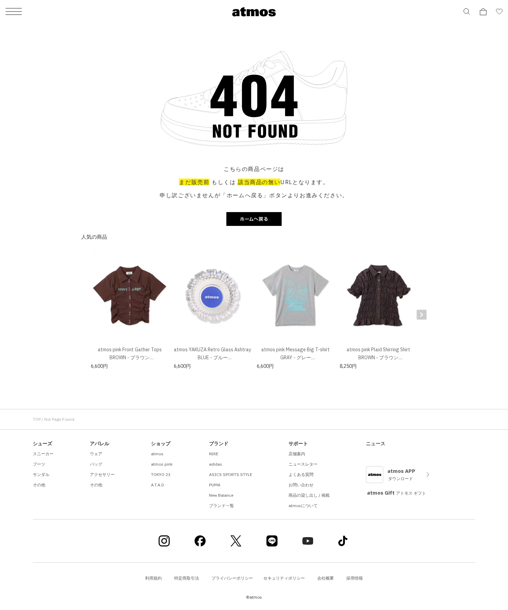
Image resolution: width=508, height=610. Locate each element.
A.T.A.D (157, 484)
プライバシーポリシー (232, 578)
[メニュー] (14, 12)
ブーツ (39, 464)
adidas (215, 464)
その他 (39, 484)
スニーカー (43, 453)
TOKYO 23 (160, 474)
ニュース (375, 443)
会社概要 (325, 578)
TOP (37, 419)
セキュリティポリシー (284, 578)
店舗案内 (297, 453)
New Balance (221, 495)
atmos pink (161, 464)
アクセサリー (102, 474)
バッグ (96, 464)
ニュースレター (303, 464)
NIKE (213, 453)
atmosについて (303, 505)
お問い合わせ (301, 484)
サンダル (41, 474)
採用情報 (354, 578)
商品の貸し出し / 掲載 (309, 495)
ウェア (96, 453)
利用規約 (153, 578)
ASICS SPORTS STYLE (230, 474)
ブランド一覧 (221, 505)
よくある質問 (301, 474)
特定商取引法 (186, 578)
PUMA (214, 484)
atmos (157, 453)
